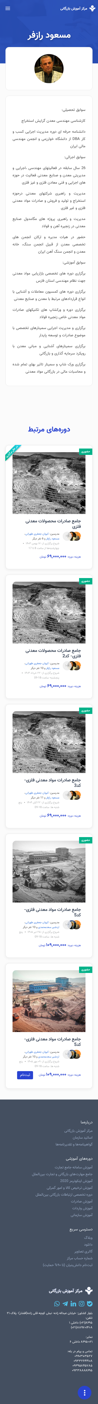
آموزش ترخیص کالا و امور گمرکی (70, 1188)
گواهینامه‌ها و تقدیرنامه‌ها (74, 1144)
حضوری (85, 451)
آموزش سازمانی (82, 1215)
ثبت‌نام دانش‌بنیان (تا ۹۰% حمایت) (68, 1265)
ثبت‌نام (25, 1075)
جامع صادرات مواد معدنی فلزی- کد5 (52, 912)
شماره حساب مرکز (80, 1258)
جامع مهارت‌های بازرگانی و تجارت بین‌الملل (62, 1174)
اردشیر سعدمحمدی (48, 927)
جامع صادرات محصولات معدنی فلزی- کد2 (53, 653)
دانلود (88, 1245)
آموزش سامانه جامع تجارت (74, 1167)
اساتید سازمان (83, 1138)
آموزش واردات (82, 1208)
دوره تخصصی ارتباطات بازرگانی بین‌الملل (64, 1195)
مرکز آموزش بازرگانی (78, 1131)
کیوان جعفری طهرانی (37, 534)
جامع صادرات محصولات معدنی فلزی (53, 524)
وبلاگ (88, 1238)
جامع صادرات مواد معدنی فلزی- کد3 (52, 783)
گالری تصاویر (83, 1251)
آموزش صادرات (82, 1201)
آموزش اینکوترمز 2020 (76, 1181)
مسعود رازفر (52, 538)
